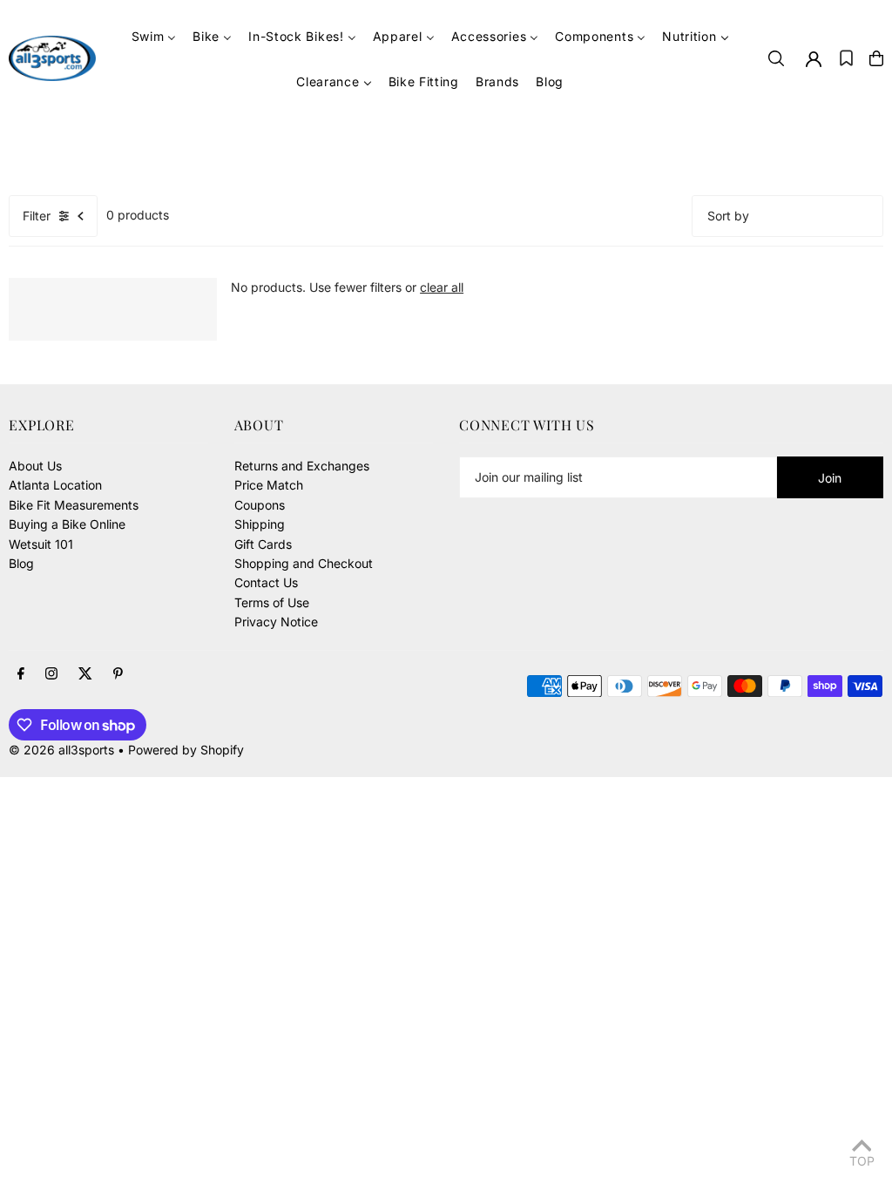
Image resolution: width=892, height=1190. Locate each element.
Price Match (268, 484)
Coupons (259, 504)
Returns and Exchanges (301, 465)
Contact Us (266, 582)
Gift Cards (263, 544)
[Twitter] (85, 674)
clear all (441, 287)
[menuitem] (154, 36)
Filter (37, 215)
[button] (846, 58)
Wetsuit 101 (41, 544)
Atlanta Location (55, 484)
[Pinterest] (118, 674)
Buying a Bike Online (67, 524)
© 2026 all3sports (61, 749)
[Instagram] (51, 674)
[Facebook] (20, 674)
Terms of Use (271, 602)
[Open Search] (776, 58)
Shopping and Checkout (303, 563)
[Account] (813, 59)
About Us (35, 465)
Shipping (259, 524)
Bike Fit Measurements (74, 504)
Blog (21, 563)
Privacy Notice (276, 621)
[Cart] (876, 58)
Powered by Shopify (186, 749)
